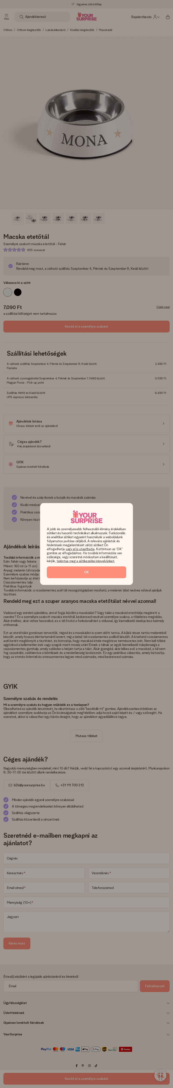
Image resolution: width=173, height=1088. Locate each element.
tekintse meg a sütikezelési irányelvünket (85, 561)
